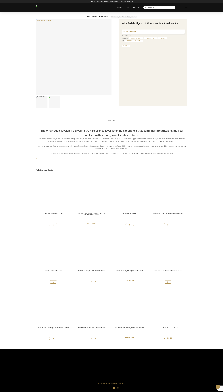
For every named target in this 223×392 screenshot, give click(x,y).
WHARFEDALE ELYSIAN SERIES (133, 40)
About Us (123, 365)
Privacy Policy (121, 383)
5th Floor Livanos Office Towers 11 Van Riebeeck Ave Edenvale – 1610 (174, 372)
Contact (122, 375)
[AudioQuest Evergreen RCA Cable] (53, 191)
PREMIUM (162, 38)
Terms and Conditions (112, 383)
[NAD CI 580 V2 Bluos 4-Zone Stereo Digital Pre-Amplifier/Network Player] (91, 191)
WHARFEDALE (126, 46)
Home (88, 16)
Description (111, 120)
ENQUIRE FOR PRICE (135, 38)
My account (123, 368)
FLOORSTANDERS (103, 16)
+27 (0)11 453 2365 (171, 365)
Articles (122, 370)
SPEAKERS (94, 16)
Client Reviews (124, 373)
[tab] (111, 120)
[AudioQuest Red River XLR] (129, 191)
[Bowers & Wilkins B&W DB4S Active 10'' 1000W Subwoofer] (129, 248)
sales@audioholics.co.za (172, 367)
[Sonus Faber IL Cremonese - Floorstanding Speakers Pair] (53, 305)
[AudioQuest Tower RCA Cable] (53, 248)
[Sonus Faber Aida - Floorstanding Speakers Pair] (167, 248)
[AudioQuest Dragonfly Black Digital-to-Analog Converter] (91, 305)
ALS (37, 158)
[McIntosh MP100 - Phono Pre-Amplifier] (167, 305)
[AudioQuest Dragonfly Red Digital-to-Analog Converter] (91, 248)
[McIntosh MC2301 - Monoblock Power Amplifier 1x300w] (129, 305)
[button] (186, 7)
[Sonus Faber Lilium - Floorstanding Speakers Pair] (167, 191)
